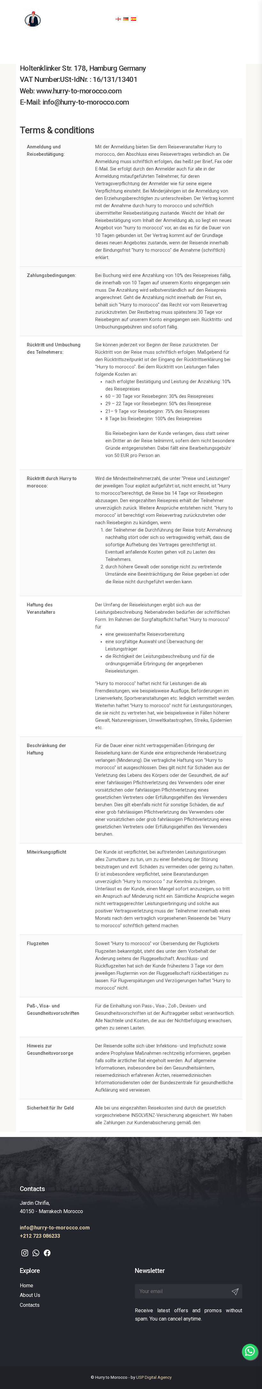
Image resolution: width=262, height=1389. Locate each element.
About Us (30, 1295)
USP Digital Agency (154, 1377)
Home (26, 1285)
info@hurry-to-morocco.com (55, 1228)
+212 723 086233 (40, 1236)
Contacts (30, 1305)
